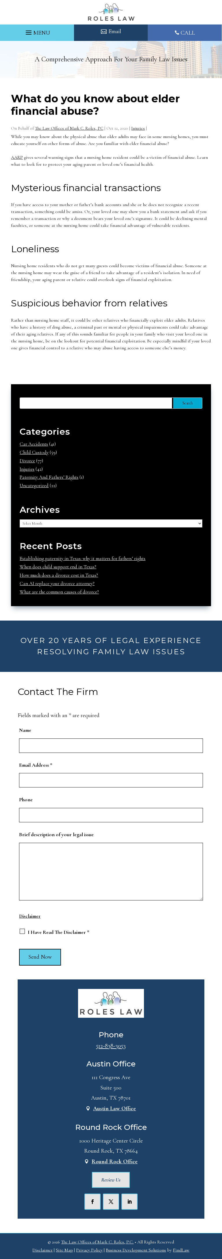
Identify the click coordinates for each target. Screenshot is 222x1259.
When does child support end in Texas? (58, 567)
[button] (37, 31)
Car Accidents (34, 444)
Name (25, 730)
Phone (26, 799)
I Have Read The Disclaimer (58, 932)
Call (188, 32)
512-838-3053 (111, 1045)
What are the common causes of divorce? (59, 592)
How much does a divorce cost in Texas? (59, 575)
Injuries (138, 128)
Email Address (35, 765)
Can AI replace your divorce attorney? (57, 584)
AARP (17, 157)
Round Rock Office (115, 1161)
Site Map (64, 1250)
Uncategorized (34, 486)
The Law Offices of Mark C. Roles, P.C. (97, 1242)
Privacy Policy (89, 1250)
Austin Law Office (114, 1108)
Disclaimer (29, 916)
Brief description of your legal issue (56, 834)
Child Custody (34, 452)
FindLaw (181, 1250)
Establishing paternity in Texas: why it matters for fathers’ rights (82, 558)
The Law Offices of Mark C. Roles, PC (69, 128)
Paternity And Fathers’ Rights (49, 477)
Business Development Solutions (136, 1250)
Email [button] (114, 31)
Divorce (27, 461)
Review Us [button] (111, 1180)
